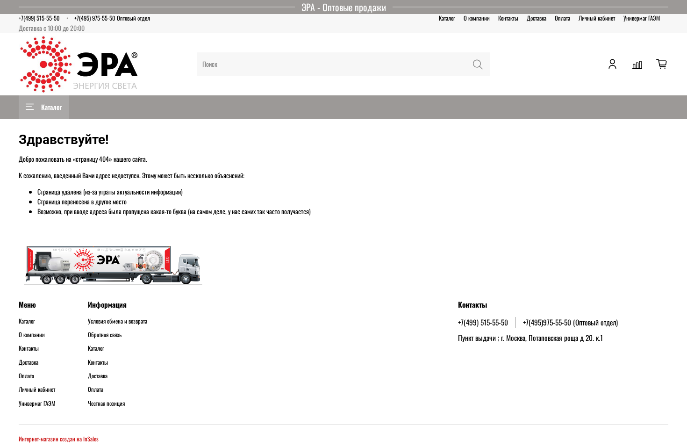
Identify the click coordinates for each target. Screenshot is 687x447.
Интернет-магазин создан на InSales (59, 438)
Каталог (447, 18)
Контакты (508, 18)
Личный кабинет (597, 18)
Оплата (562, 18)
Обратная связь (105, 335)
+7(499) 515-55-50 (39, 18)
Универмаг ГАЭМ (641, 18)
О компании (477, 18)
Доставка (536, 18)
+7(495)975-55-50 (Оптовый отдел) (570, 322)
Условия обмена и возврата (117, 321)
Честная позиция (106, 403)
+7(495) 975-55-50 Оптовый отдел (112, 18)
